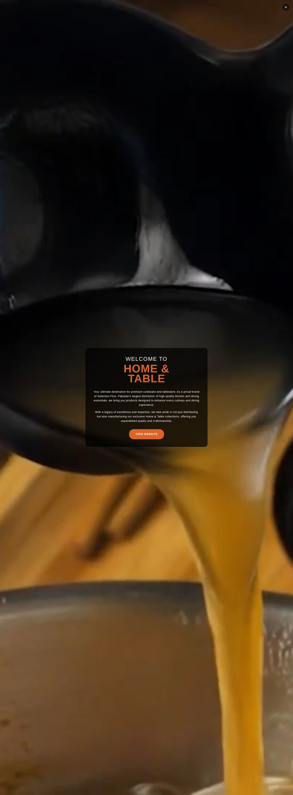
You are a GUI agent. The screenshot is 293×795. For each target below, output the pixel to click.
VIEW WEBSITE (147, 434)
